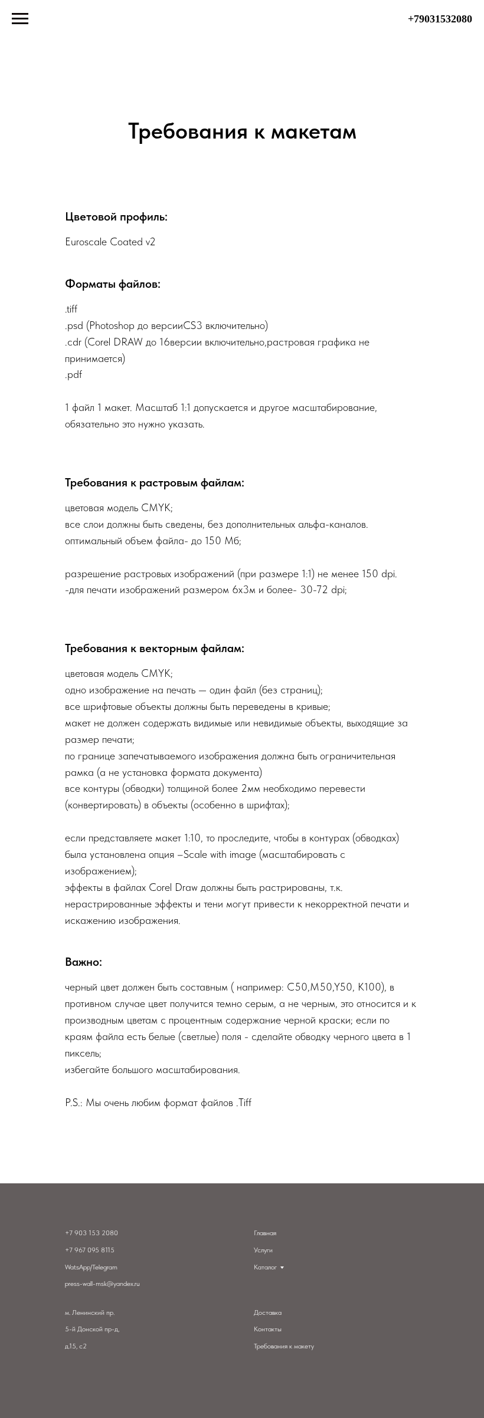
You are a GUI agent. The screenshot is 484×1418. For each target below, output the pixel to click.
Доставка (268, 1312)
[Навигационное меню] (20, 19)
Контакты (268, 1329)
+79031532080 (440, 19)
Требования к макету (284, 1346)
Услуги (263, 1250)
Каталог (265, 1267)
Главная (265, 1233)
